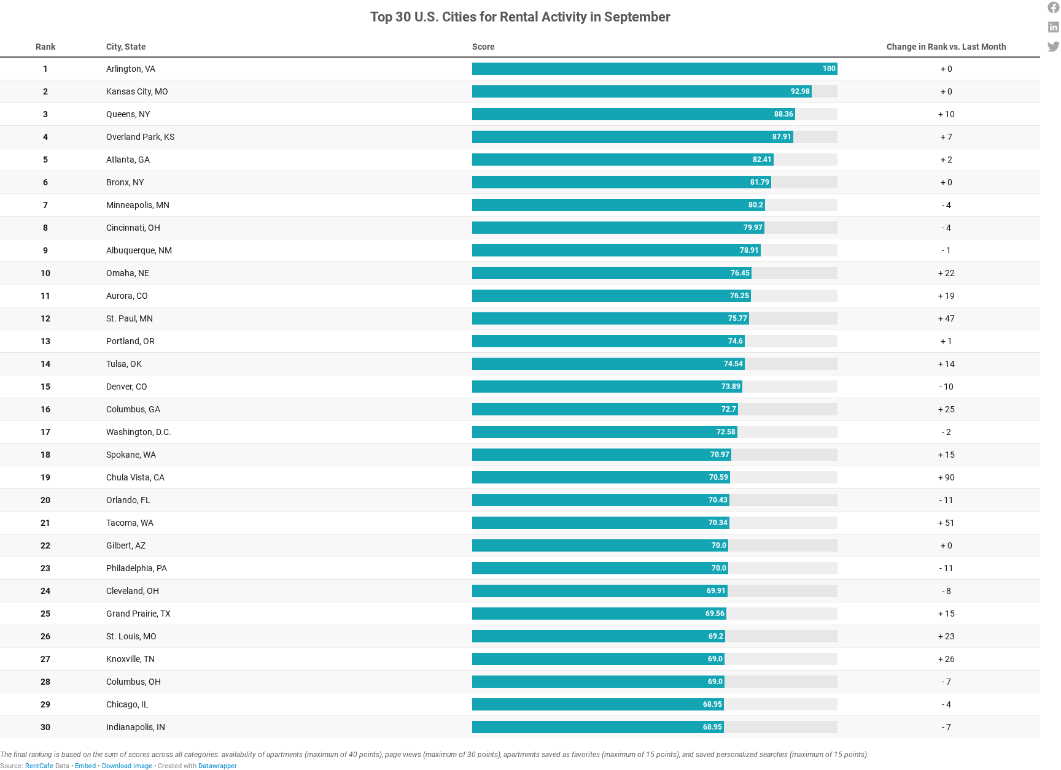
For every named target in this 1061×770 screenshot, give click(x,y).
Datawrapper (217, 766)
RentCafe (39, 766)
